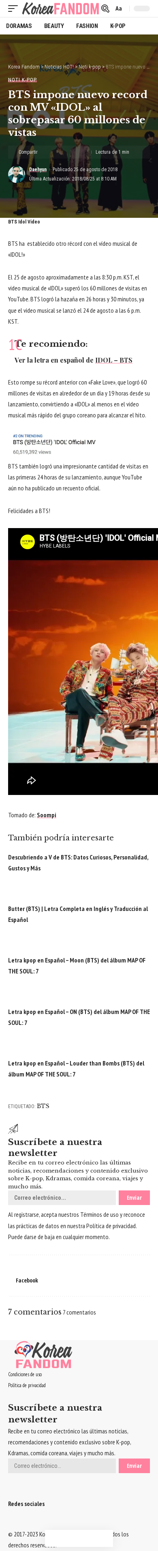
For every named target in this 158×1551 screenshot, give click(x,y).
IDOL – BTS (113, 360)
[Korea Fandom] (60, 8)
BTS (43, 1106)
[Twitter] (15, 1523)
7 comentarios (79, 1312)
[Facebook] (10, 1523)
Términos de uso (99, 1214)
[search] (105, 8)
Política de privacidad (111, 1226)
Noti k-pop (22, 79)
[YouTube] (20, 1523)
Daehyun (38, 169)
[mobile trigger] (15, 8)
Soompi (46, 815)
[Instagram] (25, 1523)
